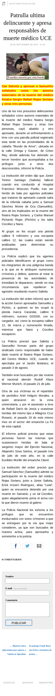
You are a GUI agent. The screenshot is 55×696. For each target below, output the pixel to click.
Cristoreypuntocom (22, 3)
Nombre (9, 576)
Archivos (27, 682)
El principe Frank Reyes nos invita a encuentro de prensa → (40, 650)
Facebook (15, 546)
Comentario (11, 600)
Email (39, 546)
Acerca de (9, 682)
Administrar (46, 682)
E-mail (16, 588)
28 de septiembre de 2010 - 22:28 (27, 44)
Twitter (27, 546)
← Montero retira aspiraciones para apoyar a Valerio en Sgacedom (14, 650)
